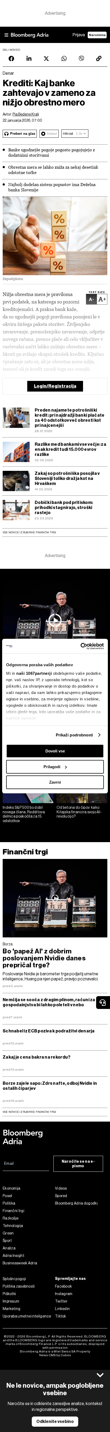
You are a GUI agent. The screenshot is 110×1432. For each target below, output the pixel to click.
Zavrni (55, 782)
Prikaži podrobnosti (74, 735)
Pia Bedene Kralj (26, 114)
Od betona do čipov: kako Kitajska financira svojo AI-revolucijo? (79, 812)
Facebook (63, 1286)
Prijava (79, 34)
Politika (9, 1203)
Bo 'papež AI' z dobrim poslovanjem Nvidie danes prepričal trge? (44, 958)
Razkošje (10, 1218)
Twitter (61, 1301)
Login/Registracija (55, 386)
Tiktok (60, 1316)
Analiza (9, 1248)
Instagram (64, 1294)
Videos (61, 1188)
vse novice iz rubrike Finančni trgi (29, 1111)
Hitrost (68, 134)
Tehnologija (13, 1226)
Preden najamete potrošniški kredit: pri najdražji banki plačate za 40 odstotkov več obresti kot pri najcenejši (69, 418)
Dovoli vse (55, 751)
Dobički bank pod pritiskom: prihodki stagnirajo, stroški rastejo (64, 507)
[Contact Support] (103, 1002)
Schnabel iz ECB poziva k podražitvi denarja (49, 1030)
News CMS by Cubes (55, 1355)
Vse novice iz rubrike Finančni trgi (29, 532)
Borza (8, 944)
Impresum (11, 1301)
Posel (7, 1196)
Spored (61, 1196)
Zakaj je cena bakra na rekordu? (36, 1057)
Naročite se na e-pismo (78, 1163)
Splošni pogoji (14, 1279)
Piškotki (9, 1294)
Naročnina (97, 35)
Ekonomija (12, 1188)
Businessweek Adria (20, 1263)
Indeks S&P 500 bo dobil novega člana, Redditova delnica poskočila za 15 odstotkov (24, 814)
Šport (7, 1240)
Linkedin (62, 1309)
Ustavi (52, 134)
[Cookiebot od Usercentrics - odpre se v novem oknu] (80, 646)
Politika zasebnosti (19, 1286)
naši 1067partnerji (34, 673)
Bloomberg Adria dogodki (76, 1203)
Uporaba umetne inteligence (27, 1316)
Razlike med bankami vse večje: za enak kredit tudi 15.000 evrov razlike (70, 449)
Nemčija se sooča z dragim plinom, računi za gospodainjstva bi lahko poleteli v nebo (49, 1002)
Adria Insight (13, 1255)
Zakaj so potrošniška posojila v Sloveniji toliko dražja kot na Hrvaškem (67, 478)
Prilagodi (52, 766)
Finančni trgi (25, 851)
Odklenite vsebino (55, 1421)
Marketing (12, 1309)
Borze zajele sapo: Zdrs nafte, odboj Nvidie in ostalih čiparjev (50, 1086)
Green (8, 1233)
